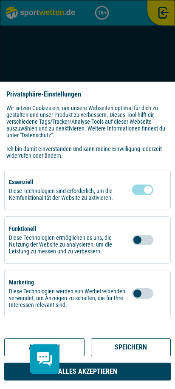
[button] (162, 190)
